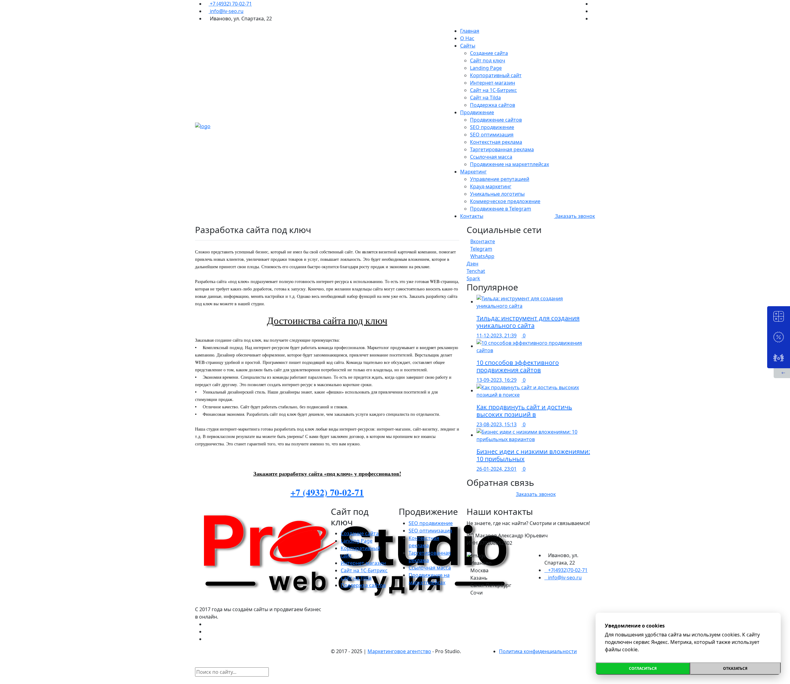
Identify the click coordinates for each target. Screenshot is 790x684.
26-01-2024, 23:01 (496, 468)
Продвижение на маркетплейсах (509, 164)
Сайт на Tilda (485, 97)
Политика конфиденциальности (538, 651)
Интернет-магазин (492, 82)
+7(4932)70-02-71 (568, 570)
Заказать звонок (574, 216)
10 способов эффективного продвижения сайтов (517, 366)
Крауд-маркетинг (490, 186)
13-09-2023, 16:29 (496, 380)
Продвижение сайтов (496, 119)
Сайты (467, 45)
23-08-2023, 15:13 (496, 424)
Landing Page (486, 68)
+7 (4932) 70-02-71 (230, 3)
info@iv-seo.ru (226, 11)
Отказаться (735, 668)
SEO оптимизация (492, 134)
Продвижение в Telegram (500, 208)
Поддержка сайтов (492, 105)
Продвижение (477, 112)
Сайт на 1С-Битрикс (493, 90)
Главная (469, 30)
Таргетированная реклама (502, 149)
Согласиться (643, 668)
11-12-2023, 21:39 (496, 335)
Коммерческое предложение (505, 201)
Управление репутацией (499, 179)
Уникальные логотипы (497, 193)
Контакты (471, 216)
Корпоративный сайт (496, 75)
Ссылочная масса (491, 156)
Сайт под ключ (487, 60)
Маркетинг (473, 171)
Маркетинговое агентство (399, 651)
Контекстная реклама (496, 142)
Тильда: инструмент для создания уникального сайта (528, 322)
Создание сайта (489, 53)
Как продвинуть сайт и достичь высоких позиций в (524, 411)
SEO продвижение (492, 127)
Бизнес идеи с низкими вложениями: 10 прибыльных (533, 455)
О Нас (467, 38)
